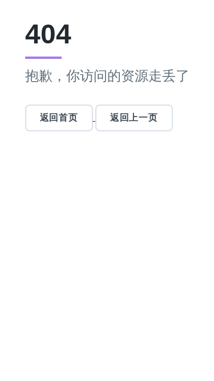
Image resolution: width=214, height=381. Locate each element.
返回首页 (59, 117)
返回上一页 (134, 117)
